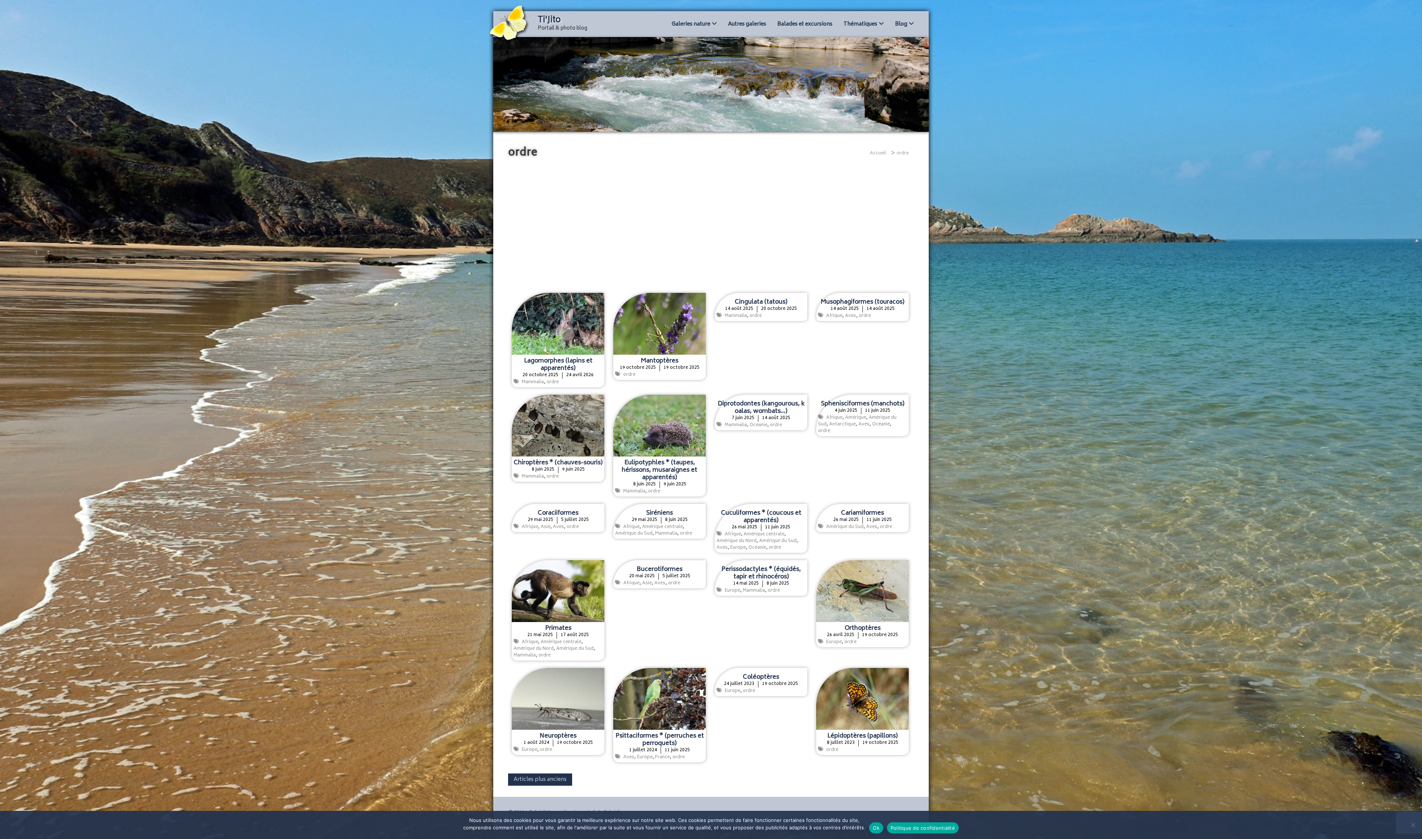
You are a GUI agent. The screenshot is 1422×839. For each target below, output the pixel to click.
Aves (850, 316)
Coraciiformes (558, 513)
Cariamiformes (862, 513)
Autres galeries (747, 24)
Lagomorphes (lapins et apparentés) (558, 365)
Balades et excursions (804, 24)
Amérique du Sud (633, 534)
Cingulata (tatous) (761, 302)
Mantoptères (659, 361)
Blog (901, 24)
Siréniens (659, 513)
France (662, 757)
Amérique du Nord (737, 541)
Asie (545, 527)
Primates (558, 628)
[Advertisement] (711, 226)
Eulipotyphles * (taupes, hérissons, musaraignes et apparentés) (659, 470)
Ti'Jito (549, 20)
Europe (738, 548)
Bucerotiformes (659, 569)
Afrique (834, 316)
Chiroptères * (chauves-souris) (558, 463)
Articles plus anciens (540, 779)
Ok (876, 828)
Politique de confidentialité (923, 828)
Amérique (855, 418)
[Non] (1412, 825)
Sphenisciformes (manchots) (862, 404)
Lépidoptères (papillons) (862, 736)
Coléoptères (761, 677)
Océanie (758, 425)
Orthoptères (863, 628)
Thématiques (860, 24)
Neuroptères (558, 736)
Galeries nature (691, 24)
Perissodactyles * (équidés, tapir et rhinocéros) (761, 573)
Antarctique (842, 424)
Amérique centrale (662, 527)
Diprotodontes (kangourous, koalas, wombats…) (761, 408)
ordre (553, 382)
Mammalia (533, 382)
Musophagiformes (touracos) (862, 302)
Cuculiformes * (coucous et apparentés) (761, 517)
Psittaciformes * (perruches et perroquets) (659, 740)
